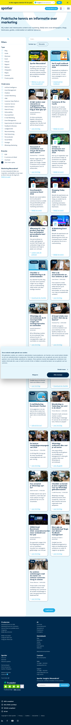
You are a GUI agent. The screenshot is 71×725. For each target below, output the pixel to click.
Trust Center (4, 678)
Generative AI (40, 628)
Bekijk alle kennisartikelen (43, 651)
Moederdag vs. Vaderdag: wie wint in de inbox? (60, 409)
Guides (38, 642)
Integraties (4, 630)
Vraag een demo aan (6, 637)
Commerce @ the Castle (60, 110)
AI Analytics (40, 632)
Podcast (39, 644)
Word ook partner (6, 667)
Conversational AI (41, 626)
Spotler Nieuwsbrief (38, 68)
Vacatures (4, 674)
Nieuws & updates (6, 661)
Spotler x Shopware (6, 669)
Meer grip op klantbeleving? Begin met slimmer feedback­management (60, 535)
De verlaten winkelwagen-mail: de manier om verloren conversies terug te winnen (38, 580)
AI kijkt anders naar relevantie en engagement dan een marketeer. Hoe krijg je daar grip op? (38, 110)
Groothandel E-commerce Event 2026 (38, 195)
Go (59, 2)
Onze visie (39, 624)
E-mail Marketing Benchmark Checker (38, 409)
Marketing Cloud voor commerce (9, 626)
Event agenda (40, 646)
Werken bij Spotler (6, 672)
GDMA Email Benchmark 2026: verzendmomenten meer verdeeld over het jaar (38, 535)
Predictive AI (40, 630)
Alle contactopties (41, 657)
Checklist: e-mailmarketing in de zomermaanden (38, 280)
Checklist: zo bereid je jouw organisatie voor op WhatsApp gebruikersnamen (60, 491)
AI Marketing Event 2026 (60, 236)
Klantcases (39, 640)
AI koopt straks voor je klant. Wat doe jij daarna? (60, 325)
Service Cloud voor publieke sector (10, 628)
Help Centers (40, 674)
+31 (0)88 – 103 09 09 (42, 670)
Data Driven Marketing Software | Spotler (6, 8)
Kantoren (3, 659)
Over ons (3, 657)
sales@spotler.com (41, 665)
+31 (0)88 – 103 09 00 (42, 663)
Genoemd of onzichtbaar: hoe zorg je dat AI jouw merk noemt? (38, 154)
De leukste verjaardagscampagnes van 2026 (38, 449)
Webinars (39, 648)
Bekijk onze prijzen (6, 635)
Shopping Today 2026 (60, 195)
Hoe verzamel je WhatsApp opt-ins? (38, 491)
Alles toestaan (58, 375)
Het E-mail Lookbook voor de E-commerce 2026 (60, 68)
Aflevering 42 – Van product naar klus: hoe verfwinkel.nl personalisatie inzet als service (38, 236)
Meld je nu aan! (5, 177)
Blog (38, 638)
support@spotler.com (42, 672)
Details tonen (62, 369)
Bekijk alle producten (6, 632)
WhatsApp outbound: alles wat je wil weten (60, 449)
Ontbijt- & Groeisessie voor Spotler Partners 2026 (60, 154)
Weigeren (35, 375)
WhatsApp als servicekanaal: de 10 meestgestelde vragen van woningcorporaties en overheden (38, 325)
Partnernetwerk (5, 665)
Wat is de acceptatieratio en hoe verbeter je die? (60, 280)
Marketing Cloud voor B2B (8, 624)
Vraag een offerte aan (6, 639)
